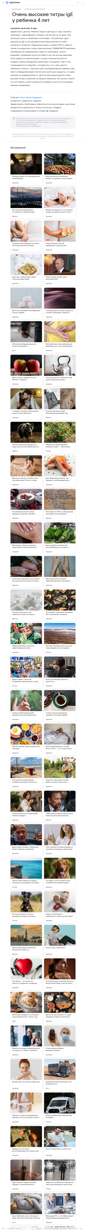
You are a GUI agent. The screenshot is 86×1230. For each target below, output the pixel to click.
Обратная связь (73, 1228)
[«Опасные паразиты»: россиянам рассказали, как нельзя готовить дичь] (26, 571)
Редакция (39, 1228)
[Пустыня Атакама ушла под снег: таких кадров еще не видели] (60, 638)
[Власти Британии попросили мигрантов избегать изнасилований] (26, 940)
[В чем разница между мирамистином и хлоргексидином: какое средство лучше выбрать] (60, 1041)
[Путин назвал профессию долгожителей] (60, 270)
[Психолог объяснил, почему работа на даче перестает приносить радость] (60, 773)
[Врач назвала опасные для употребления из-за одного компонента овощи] (60, 538)
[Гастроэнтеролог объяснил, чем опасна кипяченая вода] (60, 370)
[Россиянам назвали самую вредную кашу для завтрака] (26, 504)
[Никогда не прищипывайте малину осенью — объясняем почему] (60, 437)
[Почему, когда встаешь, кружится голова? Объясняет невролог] (60, 303)
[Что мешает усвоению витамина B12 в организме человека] (60, 605)
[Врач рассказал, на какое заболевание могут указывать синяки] (60, 571)
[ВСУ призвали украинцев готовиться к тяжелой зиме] (26, 203)
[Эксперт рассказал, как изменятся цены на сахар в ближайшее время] (26, 605)
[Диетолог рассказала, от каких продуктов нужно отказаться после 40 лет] (60, 1007)
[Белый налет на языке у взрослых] (26, 1074)
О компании (10, 1228)
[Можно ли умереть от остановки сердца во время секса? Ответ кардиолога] (60, 203)
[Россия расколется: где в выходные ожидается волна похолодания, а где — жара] (26, 907)
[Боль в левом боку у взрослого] (60, 1141)
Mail (3, 1228)
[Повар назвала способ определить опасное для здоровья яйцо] (60, 236)
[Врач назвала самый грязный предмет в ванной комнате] (26, 1175)
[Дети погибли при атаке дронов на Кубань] (60, 1108)
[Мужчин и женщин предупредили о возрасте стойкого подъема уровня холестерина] (26, 1041)
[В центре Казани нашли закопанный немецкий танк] (60, 404)
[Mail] (7, 2)
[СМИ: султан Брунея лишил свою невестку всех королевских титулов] (60, 806)
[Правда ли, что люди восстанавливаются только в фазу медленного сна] (26, 1141)
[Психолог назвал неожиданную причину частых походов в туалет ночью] (26, 1108)
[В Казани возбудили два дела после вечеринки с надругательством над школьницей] (26, 337)
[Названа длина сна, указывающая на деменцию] (26, 169)
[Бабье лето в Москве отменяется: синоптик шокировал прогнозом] (60, 1175)
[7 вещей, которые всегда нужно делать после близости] (26, 404)
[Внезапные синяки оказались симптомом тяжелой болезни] (26, 538)
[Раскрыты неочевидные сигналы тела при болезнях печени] (26, 236)
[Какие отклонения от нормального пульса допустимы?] (60, 907)
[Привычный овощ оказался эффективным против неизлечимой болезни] (26, 638)
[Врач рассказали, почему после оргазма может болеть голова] (26, 471)
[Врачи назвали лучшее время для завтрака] (26, 739)
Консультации (16, 9)
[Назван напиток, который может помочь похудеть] (26, 806)
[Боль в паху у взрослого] (60, 940)
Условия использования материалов (55, 1228)
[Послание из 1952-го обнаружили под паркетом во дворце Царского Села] (60, 504)
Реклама (18, 1228)
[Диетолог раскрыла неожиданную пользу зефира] (26, 303)
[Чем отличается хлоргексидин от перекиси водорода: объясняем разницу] (60, 840)
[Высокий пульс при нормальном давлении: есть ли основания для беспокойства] (60, 337)
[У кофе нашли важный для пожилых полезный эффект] (60, 706)
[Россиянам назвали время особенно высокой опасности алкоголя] (26, 773)
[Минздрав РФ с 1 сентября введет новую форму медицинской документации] (60, 1209)
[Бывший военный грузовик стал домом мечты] (60, 1074)
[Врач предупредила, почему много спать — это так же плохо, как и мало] (60, 739)
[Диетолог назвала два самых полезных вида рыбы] (26, 270)
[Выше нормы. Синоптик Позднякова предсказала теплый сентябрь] (26, 672)
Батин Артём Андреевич (31, 97)
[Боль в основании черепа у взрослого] (60, 672)
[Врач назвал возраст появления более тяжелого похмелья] (26, 840)
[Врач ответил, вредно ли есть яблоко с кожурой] (26, 370)
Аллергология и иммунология (34, 9)
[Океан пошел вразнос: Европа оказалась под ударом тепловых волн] (26, 873)
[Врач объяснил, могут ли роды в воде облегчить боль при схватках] (26, 1209)
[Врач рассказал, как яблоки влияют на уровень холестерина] (60, 169)
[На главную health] (14, 2)
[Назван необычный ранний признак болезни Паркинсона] (26, 706)
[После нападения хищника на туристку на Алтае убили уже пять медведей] (26, 437)
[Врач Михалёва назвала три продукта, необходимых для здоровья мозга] (60, 471)
